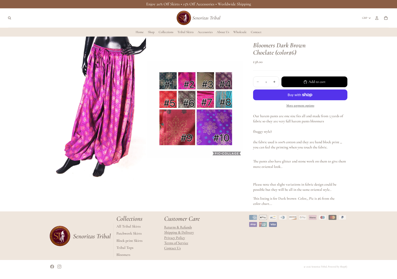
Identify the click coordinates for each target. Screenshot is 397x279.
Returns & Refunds (178, 227)
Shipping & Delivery (179, 232)
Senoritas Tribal (319, 266)
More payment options (300, 105)
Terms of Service (176, 243)
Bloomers (123, 254)
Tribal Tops (124, 247)
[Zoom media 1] (98, 109)
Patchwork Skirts (129, 233)
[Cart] (385, 18)
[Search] (9, 18)
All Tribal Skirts (128, 226)
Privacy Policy (174, 237)
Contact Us (172, 248)
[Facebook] (52, 266)
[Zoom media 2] (195, 109)
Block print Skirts (129, 240)
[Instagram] (59, 266)
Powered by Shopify (337, 266)
